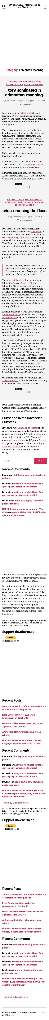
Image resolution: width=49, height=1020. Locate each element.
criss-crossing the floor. (24, 210)
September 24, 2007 (36, 101)
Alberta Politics (14, 84)
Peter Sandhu (26, 113)
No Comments (26, 104)
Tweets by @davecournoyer (15, 803)
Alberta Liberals (33, 200)
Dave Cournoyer (16, 101)
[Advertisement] (24, 42)
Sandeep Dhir (34, 164)
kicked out (36, 231)
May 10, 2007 (36, 216)
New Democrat (9, 317)
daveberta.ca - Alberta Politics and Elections (24, 6)
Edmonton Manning (33, 84)
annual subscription (15, 440)
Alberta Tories (25, 202)
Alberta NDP (11, 202)
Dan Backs (39, 202)
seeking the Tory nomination (16, 237)
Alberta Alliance (15, 200)
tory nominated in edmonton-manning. (24, 92)
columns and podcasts (27, 428)
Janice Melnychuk (11, 314)
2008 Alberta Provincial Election (24, 82)
